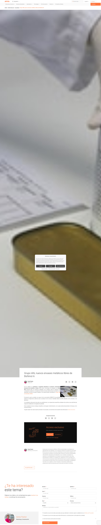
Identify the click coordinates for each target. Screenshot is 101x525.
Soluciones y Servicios (9, 4)
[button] (87, 1)
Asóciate (56, 437)
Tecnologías (36, 4)
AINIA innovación (71, 409)
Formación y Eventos (59, 4)
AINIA (6, 7)
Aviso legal (57, 268)
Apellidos (72, 486)
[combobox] (77, 1)
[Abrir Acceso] (95, 1)
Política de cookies (45, 268)
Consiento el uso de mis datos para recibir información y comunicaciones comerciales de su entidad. (64, 515)
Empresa (44, 496)
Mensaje (44, 505)
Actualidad (17, 7)
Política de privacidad (51, 268)
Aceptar (40, 266)
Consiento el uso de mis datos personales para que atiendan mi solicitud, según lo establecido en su (68, 513)
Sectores (51, 4)
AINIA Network (11, 7)
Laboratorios (29, 4)
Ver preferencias (60, 266)
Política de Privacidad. (89, 513)
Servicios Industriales (20, 4)
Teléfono (71, 496)
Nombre (44, 486)
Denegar (50, 266)
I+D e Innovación (44, 4)
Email (43, 491)
